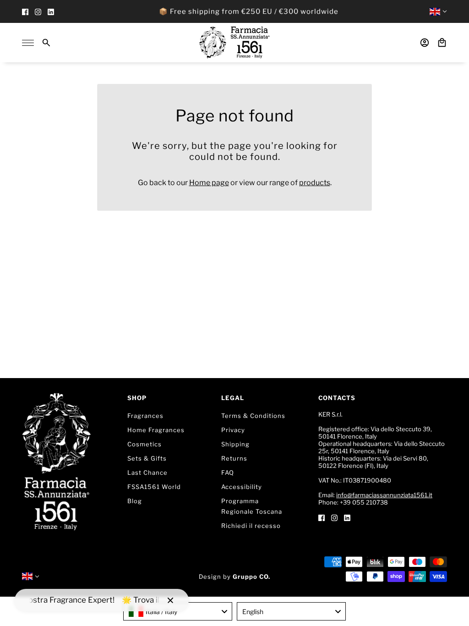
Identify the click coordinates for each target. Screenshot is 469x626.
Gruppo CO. (251, 576)
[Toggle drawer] (28, 43)
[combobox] (177, 611)
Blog (134, 501)
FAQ (227, 472)
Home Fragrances (156, 430)
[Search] (46, 43)
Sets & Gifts (147, 458)
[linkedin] (51, 11)
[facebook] (25, 11)
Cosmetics (144, 444)
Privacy (233, 430)
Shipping (235, 444)
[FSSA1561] (234, 43)
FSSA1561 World (154, 486)
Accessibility (241, 486)
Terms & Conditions (253, 415)
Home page (209, 182)
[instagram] (38, 11)
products (314, 182)
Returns (234, 458)
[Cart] (442, 43)
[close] (170, 600)
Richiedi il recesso (251, 525)
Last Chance (147, 472)
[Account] (425, 43)
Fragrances (145, 415)
